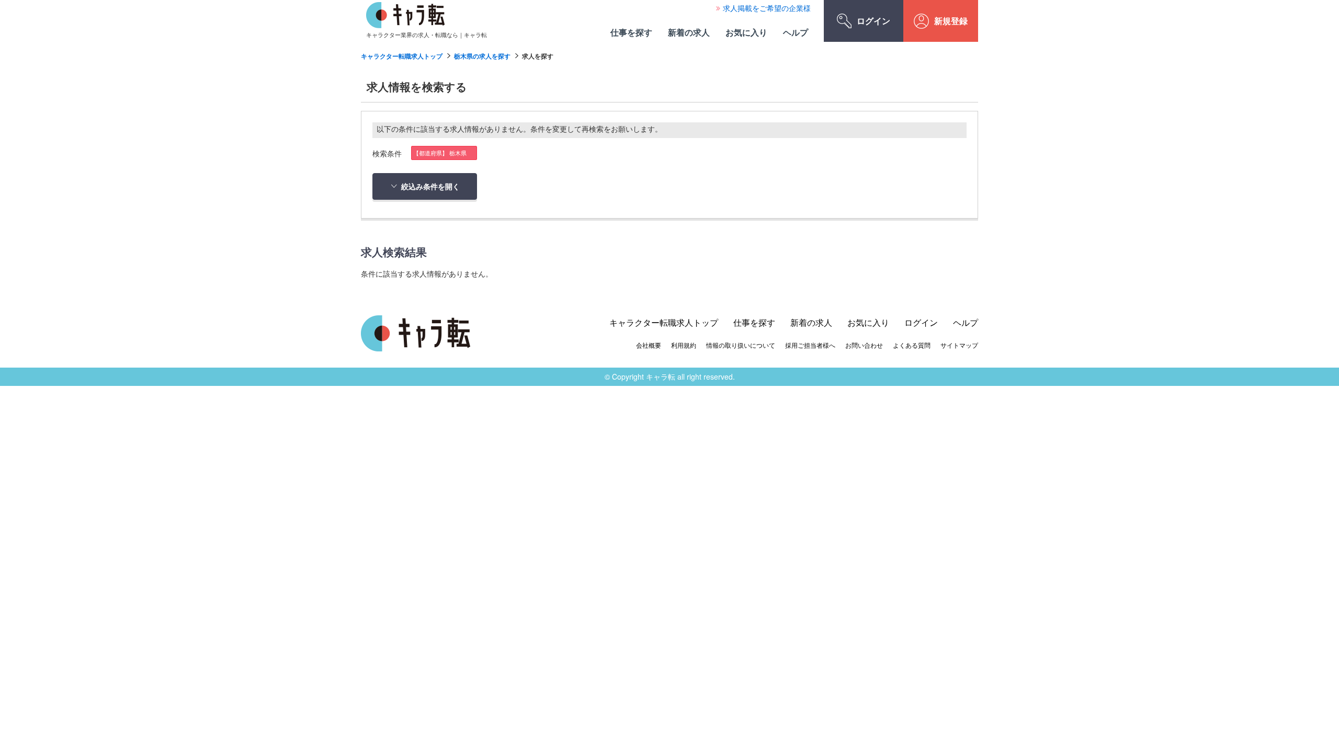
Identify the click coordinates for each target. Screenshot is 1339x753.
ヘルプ (795, 32)
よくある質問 (912, 344)
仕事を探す (631, 32)
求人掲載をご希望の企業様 (767, 8)
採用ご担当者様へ (810, 344)
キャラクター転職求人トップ (401, 56)
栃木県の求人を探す (482, 56)
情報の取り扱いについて (740, 344)
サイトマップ (959, 344)
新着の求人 (689, 32)
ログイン (873, 21)
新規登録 (951, 21)
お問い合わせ (864, 344)
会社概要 (648, 344)
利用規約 (683, 344)
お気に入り (746, 32)
